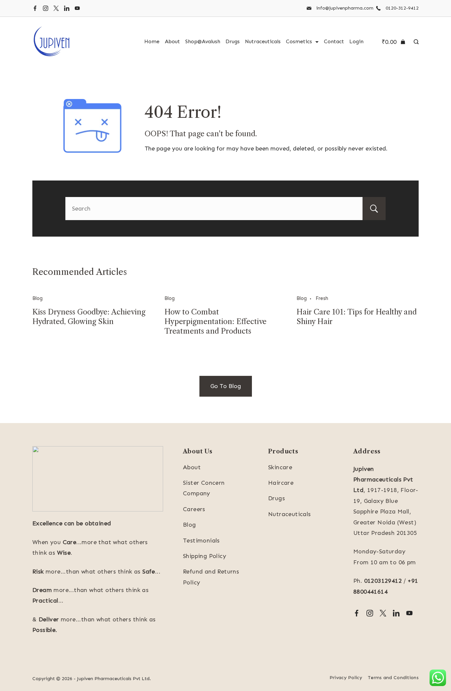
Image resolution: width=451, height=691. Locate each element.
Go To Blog (225, 386)
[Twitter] (56, 8)
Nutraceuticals (263, 41)
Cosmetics (299, 41)
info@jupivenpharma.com (344, 8)
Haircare (281, 482)
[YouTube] (77, 8)
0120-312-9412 (402, 8)
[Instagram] (45, 8)
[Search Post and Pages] (414, 41)
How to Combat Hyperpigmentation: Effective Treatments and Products (215, 322)
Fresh (322, 298)
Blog (37, 298)
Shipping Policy (204, 556)
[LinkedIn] (66, 8)
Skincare (280, 467)
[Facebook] (35, 8)
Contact (334, 41)
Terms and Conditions (393, 677)
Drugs (233, 41)
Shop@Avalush (202, 41)
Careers (194, 509)
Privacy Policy (346, 677)
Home (151, 41)
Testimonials (201, 540)
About (172, 41)
